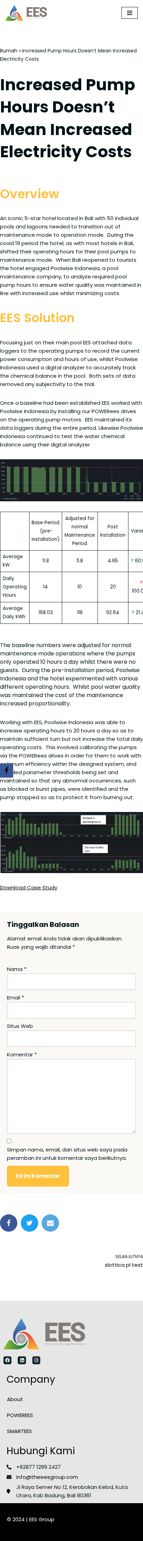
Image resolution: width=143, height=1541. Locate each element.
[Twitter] (29, 1223)
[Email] (50, 1223)
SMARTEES (19, 1431)
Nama (16, 969)
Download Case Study (28, 887)
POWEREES (20, 1415)
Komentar (22, 1054)
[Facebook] (8, 1223)
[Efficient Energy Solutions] (26, 13)
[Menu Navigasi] (129, 13)
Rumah (8, 50)
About (15, 1399)
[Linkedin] (22, 1360)
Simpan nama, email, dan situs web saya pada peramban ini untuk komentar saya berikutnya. (67, 1154)
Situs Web (20, 1026)
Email (15, 997)
